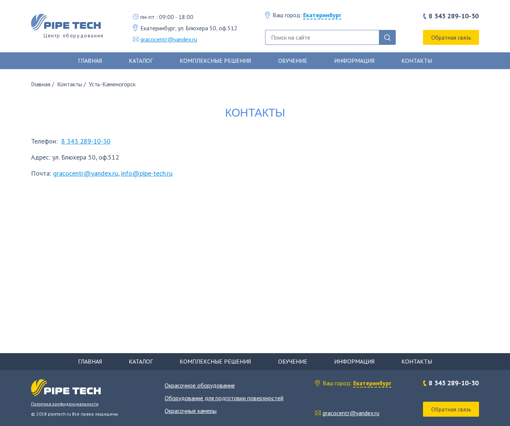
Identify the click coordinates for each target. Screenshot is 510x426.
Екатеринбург (322, 15)
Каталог (141, 60)
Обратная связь (451, 37)
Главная (90, 60)
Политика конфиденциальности (65, 404)
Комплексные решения (215, 60)
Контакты (416, 60)
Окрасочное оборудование (200, 385)
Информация (354, 60)
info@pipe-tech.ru (146, 173)
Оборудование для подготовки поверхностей (224, 398)
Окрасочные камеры (191, 410)
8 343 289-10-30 (454, 16)
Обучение (292, 60)
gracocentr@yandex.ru (168, 39)
